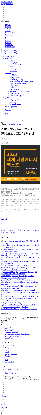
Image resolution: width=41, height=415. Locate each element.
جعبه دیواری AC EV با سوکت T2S (13, 305)
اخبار (7, 97)
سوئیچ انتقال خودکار (17, 95)
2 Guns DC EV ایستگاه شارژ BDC (13, 268)
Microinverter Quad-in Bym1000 (12, 276)
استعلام (12, 108)
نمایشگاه (13, 102)
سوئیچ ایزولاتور (15, 87)
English (7, 25)
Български (9, 35)
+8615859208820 (11, 369)
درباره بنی (13, 62)
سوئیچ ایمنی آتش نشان (18, 83)
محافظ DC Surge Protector (19, 91)
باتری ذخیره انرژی (16, 79)
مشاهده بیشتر (10, 247)
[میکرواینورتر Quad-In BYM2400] (13, 278)
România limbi (10, 47)
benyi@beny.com (7, 4)
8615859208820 (6, 2)
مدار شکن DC (15, 89)
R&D (11, 66)
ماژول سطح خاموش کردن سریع (21, 81)
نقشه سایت (9, 362)
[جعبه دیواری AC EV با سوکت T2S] (14, 303)
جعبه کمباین (14, 85)
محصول (8, 73)
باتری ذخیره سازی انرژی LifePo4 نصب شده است (19, 298)
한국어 (7, 31)
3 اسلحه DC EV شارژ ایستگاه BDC (14, 309)
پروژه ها (8, 110)
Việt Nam (8, 29)
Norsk (7, 39)
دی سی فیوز (14, 93)
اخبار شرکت (14, 100)
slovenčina (9, 45)
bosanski (8, 41)
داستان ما (13, 71)
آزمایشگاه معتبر (15, 65)
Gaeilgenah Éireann (12, 33)
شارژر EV (13, 75)
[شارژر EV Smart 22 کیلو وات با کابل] (14, 270)
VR (6, 114)
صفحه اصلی (9, 56)
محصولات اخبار (15, 104)
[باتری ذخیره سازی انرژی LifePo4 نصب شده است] (19, 296)
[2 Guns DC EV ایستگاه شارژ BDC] (14, 265)
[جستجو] (22, 120)
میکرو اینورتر (14, 77)
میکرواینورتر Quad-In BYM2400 (12, 280)
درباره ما (8, 58)
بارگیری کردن (15, 69)
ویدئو (11, 60)
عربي (7, 37)
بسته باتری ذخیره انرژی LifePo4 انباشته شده (20, 292)
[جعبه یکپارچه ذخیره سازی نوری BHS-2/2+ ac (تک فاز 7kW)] (20, 243)
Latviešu (8, 43)
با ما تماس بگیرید (11, 106)
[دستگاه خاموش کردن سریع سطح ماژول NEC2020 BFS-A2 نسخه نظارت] (20, 251)
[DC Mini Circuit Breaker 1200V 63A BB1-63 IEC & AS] (20, 259)
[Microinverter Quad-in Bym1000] (13, 274)
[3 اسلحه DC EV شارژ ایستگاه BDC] (14, 307)
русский (8, 27)
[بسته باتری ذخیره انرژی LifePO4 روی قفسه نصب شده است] (20, 284)
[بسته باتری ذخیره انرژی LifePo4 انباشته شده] (18, 290)
